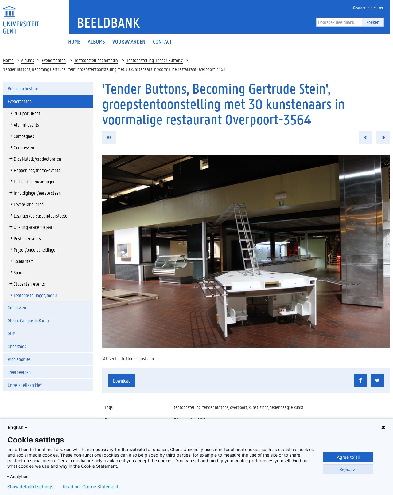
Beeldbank (108, 22)
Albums (27, 60)
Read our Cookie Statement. (91, 486)
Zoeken (372, 22)
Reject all (348, 469)
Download (121, 380)
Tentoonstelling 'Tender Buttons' (154, 60)
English (16, 427)
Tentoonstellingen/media (96, 60)
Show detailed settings (30, 486)
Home (8, 60)
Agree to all (348, 457)
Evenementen (54, 60)
